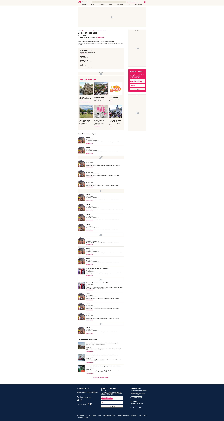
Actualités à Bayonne (89, 351)
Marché (88, 137)
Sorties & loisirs (120, 4)
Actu (129, 4)
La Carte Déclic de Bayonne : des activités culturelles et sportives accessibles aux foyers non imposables (103, 343)
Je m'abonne (137, 89)
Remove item (141, 81)
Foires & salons (99, 30)
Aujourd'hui (84, 4)
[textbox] (142, 81)
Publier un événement (134, 2)
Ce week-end (101, 4)
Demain (92, 4)
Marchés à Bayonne (89, 143)
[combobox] (137, 81)
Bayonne (84, 2)
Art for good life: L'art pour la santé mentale (97, 268)
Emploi (140, 415)
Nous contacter (134, 415)
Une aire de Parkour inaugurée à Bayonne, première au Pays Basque (103, 366)
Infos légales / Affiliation (91, 415)
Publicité (144, 415)
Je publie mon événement (136, 397)
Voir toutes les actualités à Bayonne (100, 377)
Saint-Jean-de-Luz (88, 30)
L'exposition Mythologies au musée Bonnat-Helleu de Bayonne (102, 355)
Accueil (79, 30)
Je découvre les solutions (136, 407)
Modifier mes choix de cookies (109, 415)
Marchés (104, 30)
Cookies (99, 415)
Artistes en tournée (138, 4)
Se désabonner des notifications (122, 415)
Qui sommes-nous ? (81, 415)
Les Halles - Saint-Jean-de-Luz (93, 140)
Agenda (110, 4)
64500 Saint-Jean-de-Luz (86, 53)
